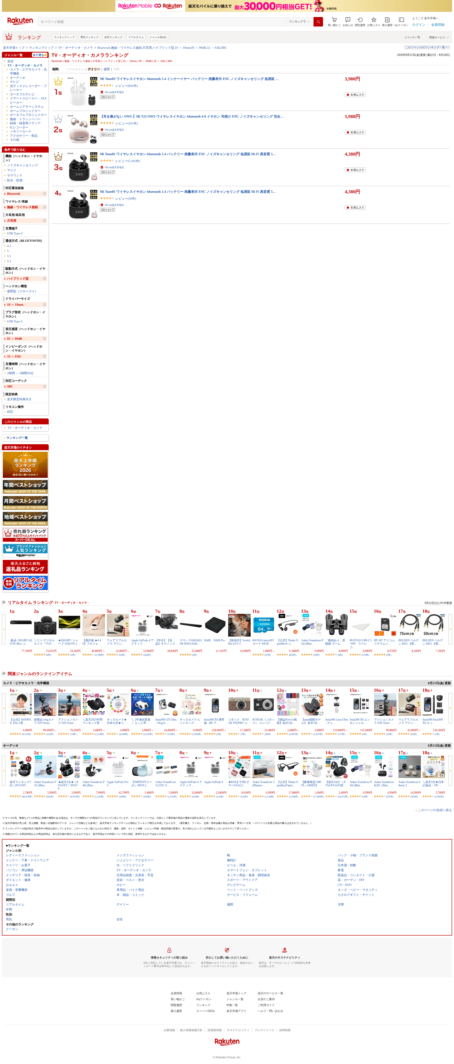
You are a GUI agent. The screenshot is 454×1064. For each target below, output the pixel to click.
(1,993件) (196, 734)
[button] (348, 22)
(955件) (292, 655)
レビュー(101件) (126, 123)
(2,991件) (439, 796)
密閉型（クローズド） (22, 291)
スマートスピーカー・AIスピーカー (28, 100)
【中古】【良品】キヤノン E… (166, 642)
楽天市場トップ (14, 47)
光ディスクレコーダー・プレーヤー (28, 88)
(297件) (389, 796)
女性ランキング (113, 37)
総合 (11, 61)
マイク (11, 170)
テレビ (14, 82)
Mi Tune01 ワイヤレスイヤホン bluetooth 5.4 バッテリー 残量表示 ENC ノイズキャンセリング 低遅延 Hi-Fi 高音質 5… (188, 154)
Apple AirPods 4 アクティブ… (142, 642)
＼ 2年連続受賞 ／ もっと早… (140, 721)
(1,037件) (318, 734)
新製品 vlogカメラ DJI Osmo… (44, 721)
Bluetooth (13, 193)
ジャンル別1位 (157, 37)
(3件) (388, 655)
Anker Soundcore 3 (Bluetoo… (264, 783)
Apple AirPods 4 (213, 782)
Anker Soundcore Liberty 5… (409, 783)
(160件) (122, 796)
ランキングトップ (64, 37)
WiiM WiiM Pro (214, 640)
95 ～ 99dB (14, 338)
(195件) (147, 796)
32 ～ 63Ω (14, 356)
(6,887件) (293, 734)
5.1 (9, 256)
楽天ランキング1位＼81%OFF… (20, 783)
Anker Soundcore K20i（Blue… (384, 783)
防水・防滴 (14, 180)
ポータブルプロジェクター (28, 115)
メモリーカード (20, 131)
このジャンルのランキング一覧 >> (427, 47)
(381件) (414, 796)
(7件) (242, 734)
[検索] (318, 21)
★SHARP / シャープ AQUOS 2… (69, 642)
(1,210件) (269, 796)
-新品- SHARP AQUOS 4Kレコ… (21, 642)
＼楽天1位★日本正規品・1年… (433, 783)
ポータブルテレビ (22, 94)
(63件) (122, 655)
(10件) (316, 655)
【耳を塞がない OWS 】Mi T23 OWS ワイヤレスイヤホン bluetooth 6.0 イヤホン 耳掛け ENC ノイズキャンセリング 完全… (192, 116)
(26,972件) (343, 796)
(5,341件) (148, 734)
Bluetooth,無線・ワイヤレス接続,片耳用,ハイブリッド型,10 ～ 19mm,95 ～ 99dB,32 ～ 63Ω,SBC (162, 47)
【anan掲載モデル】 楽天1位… (311, 721)
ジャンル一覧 (412, 37)
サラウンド (14, 175)
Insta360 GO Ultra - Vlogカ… (165, 721)
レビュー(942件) (126, 86)
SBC (10, 386)
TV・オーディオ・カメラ (75, 47)
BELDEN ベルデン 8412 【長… (408, 642)
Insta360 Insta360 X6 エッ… (433, 721)
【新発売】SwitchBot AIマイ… (239, 642)
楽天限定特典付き (19, 399)
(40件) (268, 734)
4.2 (9, 246)
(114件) (365, 655)
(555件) (49, 796)
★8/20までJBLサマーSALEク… (238, 783)
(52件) (389, 734)
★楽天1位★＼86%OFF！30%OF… (68, 785)
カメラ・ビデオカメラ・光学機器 (28, 71)
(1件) (72, 655)
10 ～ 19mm (15, 304)
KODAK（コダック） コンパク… (264, 721)
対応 (10, 411)
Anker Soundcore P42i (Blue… (312, 642)
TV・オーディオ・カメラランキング (90, 55)
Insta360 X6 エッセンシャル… (360, 721)
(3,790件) (99, 655)
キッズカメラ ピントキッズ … (190, 721)
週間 (107, 69)
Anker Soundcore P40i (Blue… (94, 783)
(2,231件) (172, 796)
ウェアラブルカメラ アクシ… (117, 642)
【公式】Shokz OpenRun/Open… (287, 783)
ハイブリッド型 (18, 278)
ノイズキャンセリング (22, 165)
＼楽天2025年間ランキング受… (92, 721)
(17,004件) (318, 796)
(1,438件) (293, 796)
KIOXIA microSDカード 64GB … (263, 642)
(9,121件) (26, 734)
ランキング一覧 (17, 438)
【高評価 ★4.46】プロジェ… (92, 642)
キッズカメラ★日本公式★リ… (117, 721)
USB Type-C (15, 233)
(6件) (48, 655)
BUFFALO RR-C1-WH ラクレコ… (360, 644)
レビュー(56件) (125, 198)
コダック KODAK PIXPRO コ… (239, 721)
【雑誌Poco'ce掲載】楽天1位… (287, 721)
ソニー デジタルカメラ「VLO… (44, 642)
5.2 (9, 261)
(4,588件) (123, 734)
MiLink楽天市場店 (114, 92)
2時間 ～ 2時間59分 (20, 373)
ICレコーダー (19, 127)
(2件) (194, 655)
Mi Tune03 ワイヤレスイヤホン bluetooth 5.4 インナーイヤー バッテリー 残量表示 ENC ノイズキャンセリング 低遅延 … (189, 79)
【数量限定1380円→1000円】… (311, 783)
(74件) (73, 734)
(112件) (49, 734)
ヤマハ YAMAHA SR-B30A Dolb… (191, 642)
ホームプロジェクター (25, 111)
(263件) (195, 796)
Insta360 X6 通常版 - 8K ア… (214, 721)
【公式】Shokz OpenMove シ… (287, 642)
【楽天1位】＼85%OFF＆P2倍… (335, 783)
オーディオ (17, 77)
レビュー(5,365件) (127, 161)
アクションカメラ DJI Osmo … (68, 721)
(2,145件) (99, 796)
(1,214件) (99, 734)
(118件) (171, 734)
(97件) (268, 655)
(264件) (147, 655)
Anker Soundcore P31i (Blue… (45, 783)
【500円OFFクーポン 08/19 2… (141, 783)
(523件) (244, 796)
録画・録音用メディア (25, 123)
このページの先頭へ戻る (435, 810)
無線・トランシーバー (25, 119)
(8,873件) (74, 796)
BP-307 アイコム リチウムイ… (384, 642)
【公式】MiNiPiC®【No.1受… (20, 721)
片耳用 (11, 220)
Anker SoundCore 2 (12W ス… (165, 783)
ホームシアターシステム (27, 106)
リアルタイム (136, 37)
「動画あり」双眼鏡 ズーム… (335, 642)
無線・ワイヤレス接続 (22, 207)
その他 (14, 139)
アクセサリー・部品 (24, 135)
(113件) (219, 796)
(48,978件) (27, 796)
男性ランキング (89, 37)
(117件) (341, 734)
